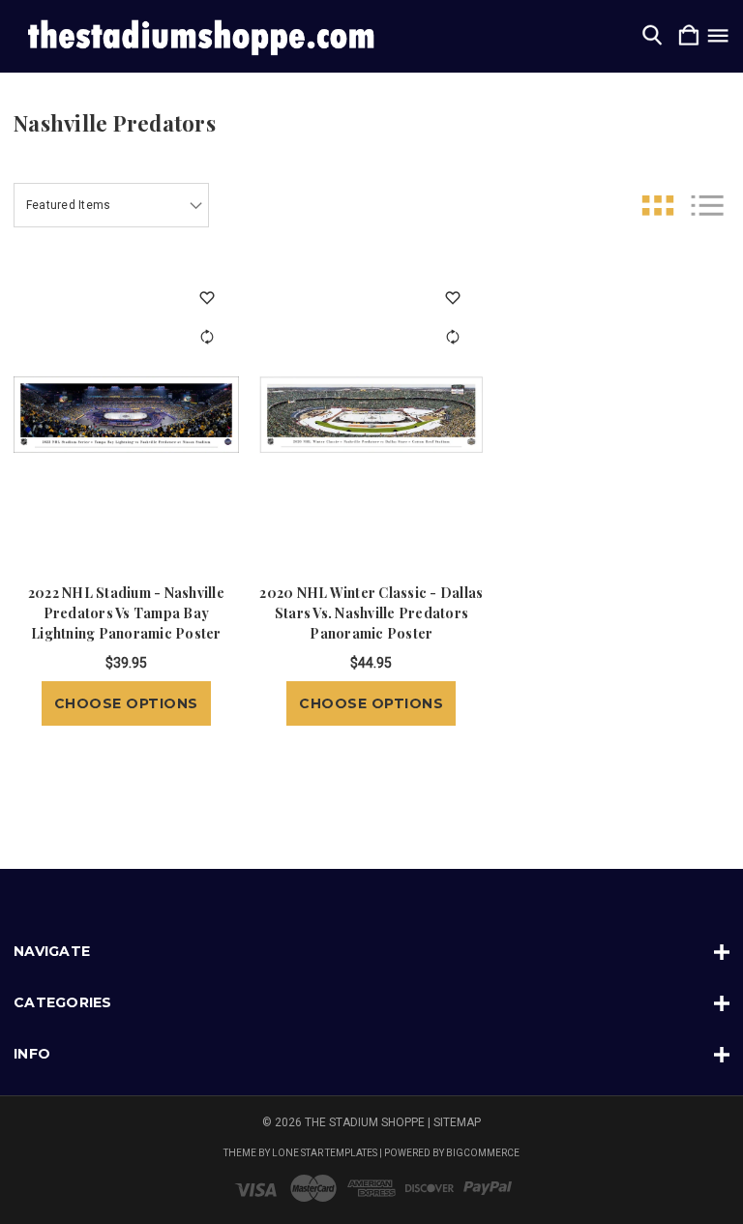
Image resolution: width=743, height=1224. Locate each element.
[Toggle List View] (707, 205)
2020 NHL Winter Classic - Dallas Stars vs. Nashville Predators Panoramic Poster (371, 612)
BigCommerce (483, 1153)
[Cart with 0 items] (688, 36)
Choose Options (126, 703)
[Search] (652, 36)
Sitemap (457, 1122)
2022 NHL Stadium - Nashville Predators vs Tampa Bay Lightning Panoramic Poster (126, 612)
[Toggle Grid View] (658, 205)
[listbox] (111, 205)
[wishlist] (207, 297)
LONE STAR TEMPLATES (324, 1153)
